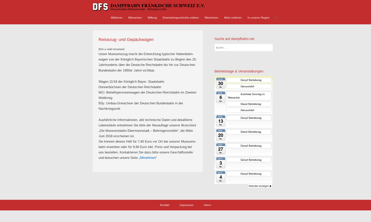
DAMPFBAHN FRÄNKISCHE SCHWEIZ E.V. (158, 5)
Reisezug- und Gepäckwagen (126, 39)
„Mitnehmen (147, 158)
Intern (207, 205)
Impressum (186, 205)
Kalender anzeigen (259, 185)
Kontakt (164, 205)
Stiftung (152, 17)
